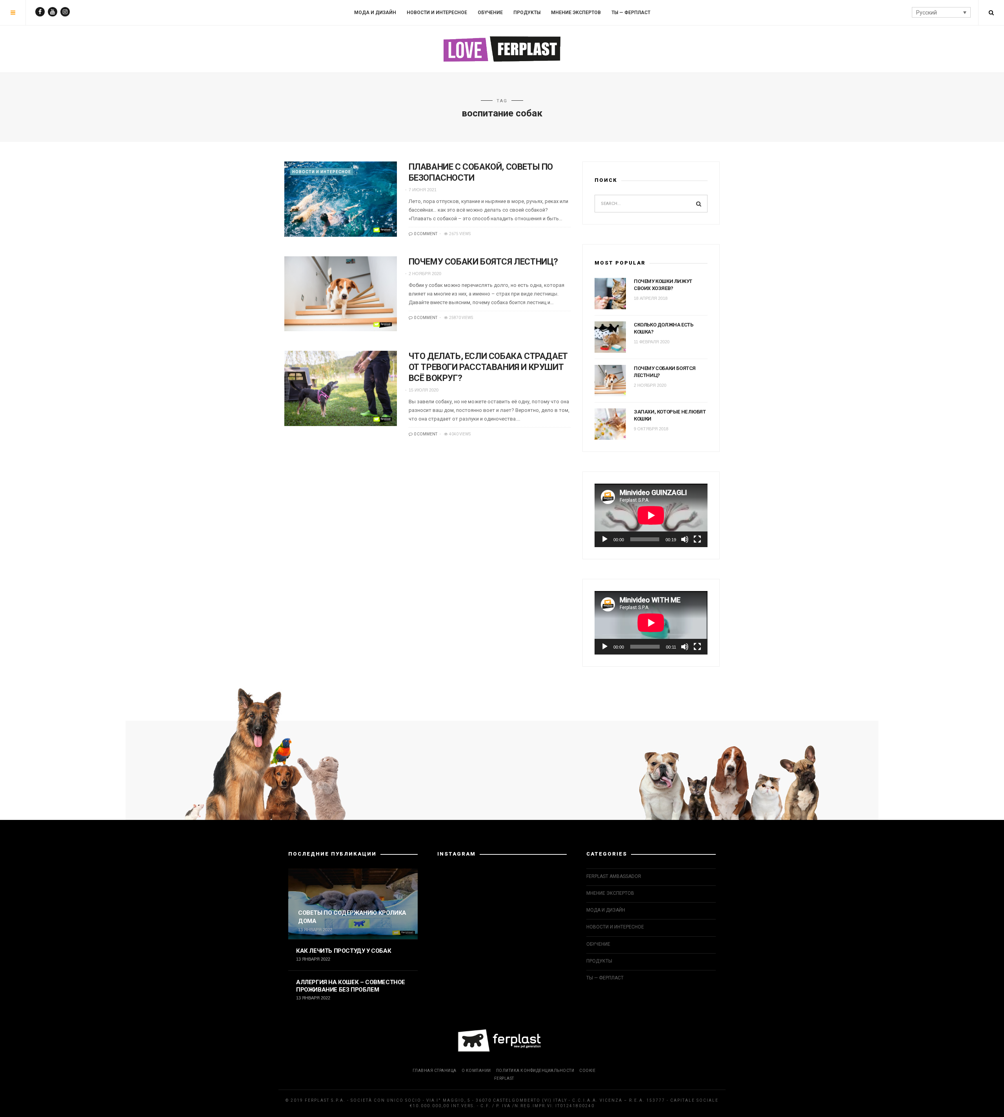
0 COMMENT (425, 234)
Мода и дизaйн (375, 12)
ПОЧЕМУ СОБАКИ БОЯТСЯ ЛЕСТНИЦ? (483, 262)
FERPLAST (504, 1078)
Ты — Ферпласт (630, 12)
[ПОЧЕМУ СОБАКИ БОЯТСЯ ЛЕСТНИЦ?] (340, 293)
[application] (651, 515)
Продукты (526, 12)
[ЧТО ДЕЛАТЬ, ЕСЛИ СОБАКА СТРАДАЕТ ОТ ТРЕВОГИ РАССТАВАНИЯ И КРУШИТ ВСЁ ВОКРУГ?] (340, 388)
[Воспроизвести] (605, 539)
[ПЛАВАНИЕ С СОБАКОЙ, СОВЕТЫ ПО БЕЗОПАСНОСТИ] (340, 198)
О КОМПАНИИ (476, 1070)
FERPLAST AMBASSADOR (613, 876)
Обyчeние (490, 12)
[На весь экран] (697, 539)
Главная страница (435, 1070)
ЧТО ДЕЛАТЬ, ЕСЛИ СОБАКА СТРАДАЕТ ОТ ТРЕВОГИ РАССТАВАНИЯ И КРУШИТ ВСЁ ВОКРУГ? (488, 367)
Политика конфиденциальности (535, 1070)
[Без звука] (685, 539)
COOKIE (587, 1070)
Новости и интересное (437, 12)
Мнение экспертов (576, 12)
